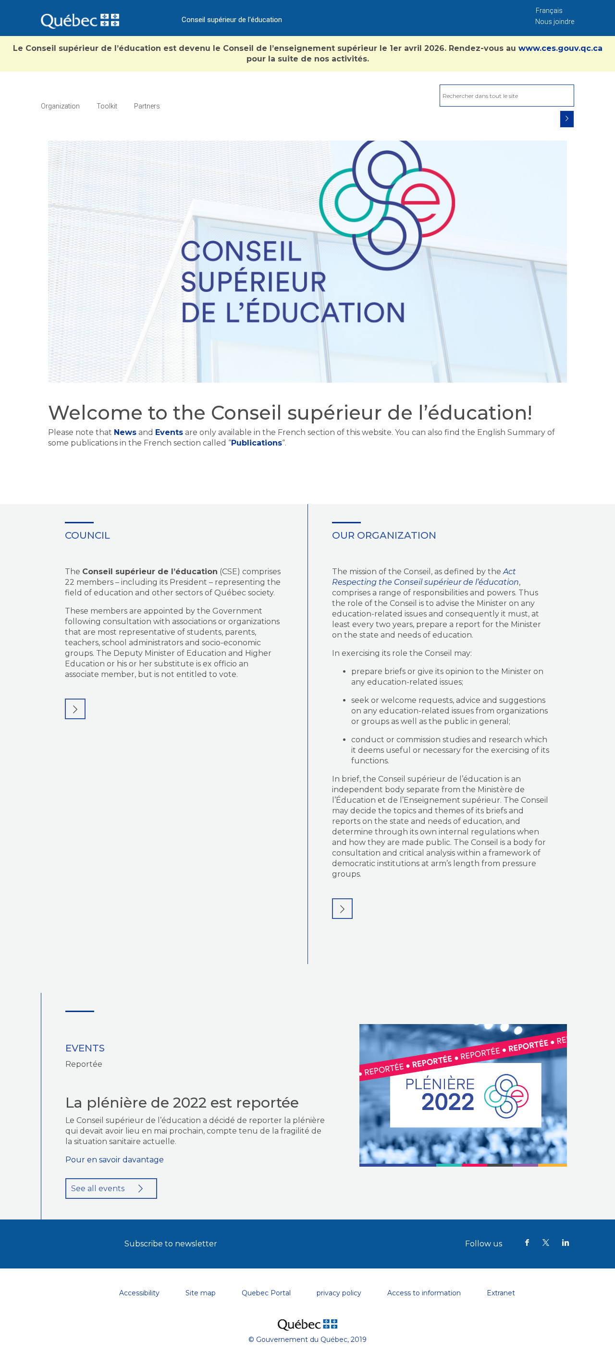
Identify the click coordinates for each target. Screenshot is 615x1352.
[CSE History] (342, 908)
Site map (200, 1293)
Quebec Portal (266, 1293)
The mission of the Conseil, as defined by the (416, 571)
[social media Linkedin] (565, 1243)
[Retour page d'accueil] (80, 18)
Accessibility (139, 1293)
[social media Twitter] (546, 1243)
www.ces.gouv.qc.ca (560, 48)
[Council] (75, 709)
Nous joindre (554, 21)
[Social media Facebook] (527, 1243)
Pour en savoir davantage (114, 1159)
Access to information (424, 1293)
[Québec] (307, 1319)
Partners (147, 106)
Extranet (501, 1293)
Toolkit (107, 106)
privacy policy (339, 1293)
